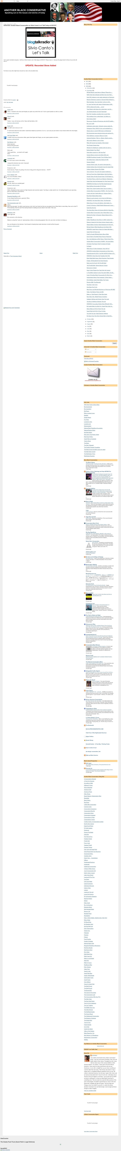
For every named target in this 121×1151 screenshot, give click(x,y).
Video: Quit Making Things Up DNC (95, 292)
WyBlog (86, 1039)
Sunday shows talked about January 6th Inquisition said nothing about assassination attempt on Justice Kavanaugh (102, 491)
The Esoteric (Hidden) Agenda (99, 646)
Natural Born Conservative (92, 541)
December (89, 88)
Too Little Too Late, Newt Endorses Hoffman (97, 313)
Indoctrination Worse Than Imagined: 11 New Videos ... (100, 277)
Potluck (86, 937)
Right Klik (86, 960)
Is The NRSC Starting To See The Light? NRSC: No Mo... (100, 272)
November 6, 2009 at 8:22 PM (13, 139)
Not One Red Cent (88, 926)
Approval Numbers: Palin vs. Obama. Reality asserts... (100, 138)
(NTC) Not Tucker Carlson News (91, 404)
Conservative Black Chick (92, 523)
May (88, 331)
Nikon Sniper (87, 920)
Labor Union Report (88, 875)
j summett (9, 158)
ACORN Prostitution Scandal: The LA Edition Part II (99, 157)
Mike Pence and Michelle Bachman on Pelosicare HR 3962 (101, 289)
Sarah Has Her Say (91, 207)
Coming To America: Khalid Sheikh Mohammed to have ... (100, 205)
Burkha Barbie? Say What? (93, 150)
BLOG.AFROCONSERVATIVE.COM (94, 729)
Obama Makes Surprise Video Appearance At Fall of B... (100, 224)
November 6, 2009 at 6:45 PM (13, 113)
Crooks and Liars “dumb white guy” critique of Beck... (99, 193)
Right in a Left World (89, 958)
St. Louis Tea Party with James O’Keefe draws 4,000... (100, 104)
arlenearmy (10, 212)
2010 (87, 83)
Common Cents (88, 806)
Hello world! (88, 518)
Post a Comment (8, 229)
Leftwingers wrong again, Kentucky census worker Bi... (100, 126)
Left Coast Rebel (11, 135)
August (89, 324)
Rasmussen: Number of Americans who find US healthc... (100, 121)
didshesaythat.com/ (91, 551)
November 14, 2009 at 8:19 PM (13, 226)
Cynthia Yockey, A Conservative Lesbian (93, 821)
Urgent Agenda (87, 1024)
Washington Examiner (89, 456)
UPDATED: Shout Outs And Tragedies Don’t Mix (98, 255)
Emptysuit (86, 830)
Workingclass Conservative (90, 1037)
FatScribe (86, 834)
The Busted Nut (88, 990)
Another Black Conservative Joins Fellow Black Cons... (100, 212)
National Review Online (89, 430)
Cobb (87, 510)
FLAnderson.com (90, 603)
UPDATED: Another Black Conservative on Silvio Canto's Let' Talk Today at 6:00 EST (30, 25)
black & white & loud (91, 747)
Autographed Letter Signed (93, 671)
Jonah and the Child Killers (92, 719)
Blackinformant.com (91, 573)
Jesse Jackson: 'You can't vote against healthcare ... (99, 171)
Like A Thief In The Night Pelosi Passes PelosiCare (99, 236)
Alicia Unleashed (88, 787)
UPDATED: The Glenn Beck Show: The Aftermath (99, 200)
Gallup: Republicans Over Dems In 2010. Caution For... (100, 219)
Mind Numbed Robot (89, 909)
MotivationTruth (90, 584)
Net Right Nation (88, 432)
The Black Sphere (90, 462)
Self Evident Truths (88, 977)
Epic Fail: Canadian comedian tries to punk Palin (98, 114)
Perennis (86, 935)
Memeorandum (87, 426)
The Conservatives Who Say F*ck (92, 997)
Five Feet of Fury (88, 836)
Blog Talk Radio (10, 102)
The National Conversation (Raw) (94, 661)
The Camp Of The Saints (90, 992)
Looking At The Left (88, 892)
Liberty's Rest (87, 888)
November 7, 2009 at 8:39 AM (13, 147)
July (88, 326)
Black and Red (89, 593)
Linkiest (86, 890)
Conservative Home (89, 813)
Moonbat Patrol (87, 913)
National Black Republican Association (93, 428)
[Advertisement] (16, 241)
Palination (86, 932)
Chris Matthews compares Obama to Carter (97, 135)
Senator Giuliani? (91, 162)
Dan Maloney (10, 142)
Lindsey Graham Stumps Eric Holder (95, 169)
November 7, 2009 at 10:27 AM (13, 165)
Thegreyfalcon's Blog (91, 708)
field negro (88, 763)
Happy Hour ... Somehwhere (91, 858)
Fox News (86, 419)
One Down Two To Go (92, 287)
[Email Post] (17, 100)
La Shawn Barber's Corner (92, 717)
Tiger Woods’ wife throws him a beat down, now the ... (100, 109)
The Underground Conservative (91, 1016)
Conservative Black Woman (93, 645)
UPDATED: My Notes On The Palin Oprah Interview (99, 183)
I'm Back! (89, 246)
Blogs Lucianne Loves (89, 413)
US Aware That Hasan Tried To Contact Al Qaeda (98, 244)
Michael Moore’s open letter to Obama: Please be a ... (100, 92)
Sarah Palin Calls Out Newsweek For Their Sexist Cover (100, 181)
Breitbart (86, 415)
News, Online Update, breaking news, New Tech (95, 917)
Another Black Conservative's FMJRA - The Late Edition (100, 241)
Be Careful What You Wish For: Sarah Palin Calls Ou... (100, 306)
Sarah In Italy (87, 971)
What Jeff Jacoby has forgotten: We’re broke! (97, 142)
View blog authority (88, 358)
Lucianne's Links (88, 421)
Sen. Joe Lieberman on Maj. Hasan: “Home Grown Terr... (100, 239)
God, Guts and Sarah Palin (90, 849)
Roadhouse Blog (88, 965)
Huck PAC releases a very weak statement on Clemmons (100, 97)
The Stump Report (88, 1014)
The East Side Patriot (89, 1001)
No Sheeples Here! (88, 924)
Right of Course (88, 962)
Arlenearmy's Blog (90, 624)
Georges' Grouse (88, 847)
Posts (87, 349)
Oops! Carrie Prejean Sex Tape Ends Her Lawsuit (98, 270)
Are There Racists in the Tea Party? (94, 700)
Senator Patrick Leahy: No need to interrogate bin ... (99, 164)
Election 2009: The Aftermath (94, 282)
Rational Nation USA (89, 943)
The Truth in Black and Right (93, 615)
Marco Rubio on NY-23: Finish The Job (96, 308)
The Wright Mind (88, 1020)
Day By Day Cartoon (89, 823)
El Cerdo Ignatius (88, 828)
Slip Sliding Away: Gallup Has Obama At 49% (97, 159)
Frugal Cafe (87, 841)
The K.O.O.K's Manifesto (90, 1003)
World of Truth (89, 655)
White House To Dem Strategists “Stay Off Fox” (98, 248)
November (89, 90)
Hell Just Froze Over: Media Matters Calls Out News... (100, 174)
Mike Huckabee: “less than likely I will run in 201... (99, 102)
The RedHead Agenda (89, 1012)
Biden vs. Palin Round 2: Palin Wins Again (97, 294)
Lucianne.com (87, 424)
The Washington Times (89, 453)
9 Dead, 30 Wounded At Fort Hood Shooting (97, 260)
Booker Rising (89, 740)
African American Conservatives (94, 699)
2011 (87, 81)
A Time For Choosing (89, 781)
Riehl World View (88, 954)
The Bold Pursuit (88, 986)
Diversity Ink (89, 768)
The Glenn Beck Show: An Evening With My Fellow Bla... (100, 210)
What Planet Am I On (89, 1033)
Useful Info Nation (88, 1029)
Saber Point (87, 969)
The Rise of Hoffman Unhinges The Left (96, 301)
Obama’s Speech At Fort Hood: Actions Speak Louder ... (100, 222)
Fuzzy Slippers (10, 174)
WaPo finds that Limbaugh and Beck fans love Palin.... (100, 94)
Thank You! (89, 217)
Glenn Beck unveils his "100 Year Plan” (96, 152)
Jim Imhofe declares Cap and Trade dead (96, 111)
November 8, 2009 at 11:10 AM (13, 185)
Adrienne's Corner (88, 785)
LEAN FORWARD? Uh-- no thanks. (94, 691)
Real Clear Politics (88, 436)
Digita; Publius (89, 736)
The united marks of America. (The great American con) (98, 764)
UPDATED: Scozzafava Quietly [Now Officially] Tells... (100, 304)
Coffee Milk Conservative (90, 804)
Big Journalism (87, 409)
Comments (89, 352)
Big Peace (86, 411)
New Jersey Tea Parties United (91, 434)
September (90, 321)
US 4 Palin (86, 1026)
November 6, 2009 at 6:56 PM (13, 132)
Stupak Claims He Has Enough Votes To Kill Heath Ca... (100, 176)
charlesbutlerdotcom (91, 634)
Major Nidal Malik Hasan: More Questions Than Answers (100, 258)
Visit (87, 1111)
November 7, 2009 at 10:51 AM (13, 171)
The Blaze (86, 443)
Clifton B (9, 116)
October (89, 319)
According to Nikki (88, 783)
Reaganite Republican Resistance (92, 945)
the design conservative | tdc (93, 751)
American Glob (87, 789)
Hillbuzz (86, 860)
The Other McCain (88, 1009)
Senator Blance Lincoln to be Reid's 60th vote (97, 155)
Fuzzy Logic (87, 843)
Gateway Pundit (88, 845)
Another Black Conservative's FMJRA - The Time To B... (100, 191)
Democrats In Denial (91, 267)
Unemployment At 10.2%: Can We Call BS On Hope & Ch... (101, 253)
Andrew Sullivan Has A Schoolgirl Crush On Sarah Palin (100, 167)
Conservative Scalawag (89, 815)
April (88, 333)
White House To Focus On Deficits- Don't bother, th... (99, 203)
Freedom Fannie (88, 838)
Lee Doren (86, 879)
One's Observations (89, 928)
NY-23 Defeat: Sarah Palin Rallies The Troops (98, 280)
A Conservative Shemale (90, 779)
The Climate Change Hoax (93, 145)
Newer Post (6, 253)
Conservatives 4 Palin (89, 817)
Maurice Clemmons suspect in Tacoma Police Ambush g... (101, 99)
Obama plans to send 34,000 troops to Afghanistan (99, 130)
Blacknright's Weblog (91, 564)
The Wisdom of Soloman (90, 1018)
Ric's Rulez (86, 952)
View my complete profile (90, 1090)
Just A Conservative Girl (90, 870)
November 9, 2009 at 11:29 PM (13, 209)
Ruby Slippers (87, 967)
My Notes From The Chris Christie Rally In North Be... (100, 316)
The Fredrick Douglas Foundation (92, 447)
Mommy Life (87, 911)
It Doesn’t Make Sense (89, 868)
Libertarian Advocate (89, 885)
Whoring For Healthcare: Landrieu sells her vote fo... (99, 147)
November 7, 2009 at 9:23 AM (13, 155)
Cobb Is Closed (89, 511)
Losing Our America (89, 894)
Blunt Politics (87, 800)
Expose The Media (88, 832)
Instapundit (86, 864)
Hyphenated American (89, 862)
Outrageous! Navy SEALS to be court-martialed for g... (100, 128)
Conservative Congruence (90, 809)
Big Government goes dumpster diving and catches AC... (100, 133)
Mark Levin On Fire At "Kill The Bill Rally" (97, 263)
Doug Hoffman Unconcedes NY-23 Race (96, 186)
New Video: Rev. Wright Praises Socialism (97, 296)
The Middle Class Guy (89, 1007)
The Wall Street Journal (89, 451)
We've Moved (95, 542)
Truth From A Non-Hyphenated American (96, 732)
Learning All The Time (89, 877)
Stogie (8, 109)
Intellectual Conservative (90, 866)
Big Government (88, 406)
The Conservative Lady (12, 203)
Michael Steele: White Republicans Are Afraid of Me (99, 227)
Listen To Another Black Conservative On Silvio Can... (100, 275)
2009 (87, 86)
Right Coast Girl (88, 956)
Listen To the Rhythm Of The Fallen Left (95, 663)
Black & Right (89, 501)
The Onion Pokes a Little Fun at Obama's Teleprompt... (100, 179)
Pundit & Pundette (88, 941)
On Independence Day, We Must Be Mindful (96, 585)
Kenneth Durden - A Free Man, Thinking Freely (97, 744)
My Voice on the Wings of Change (94, 557)
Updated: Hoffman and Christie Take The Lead (98, 299)
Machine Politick (88, 898)
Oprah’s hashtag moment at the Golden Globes (96, 524)
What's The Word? (90, 680)
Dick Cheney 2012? (91, 118)
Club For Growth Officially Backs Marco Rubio (98, 234)
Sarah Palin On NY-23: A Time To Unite (96, 311)
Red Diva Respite (88, 947)
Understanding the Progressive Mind (94, 616)
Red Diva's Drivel (88, 950)
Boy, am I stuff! (90, 123)
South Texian (87, 979)
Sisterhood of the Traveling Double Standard (96, 463)
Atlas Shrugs (87, 794)
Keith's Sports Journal (89, 873)
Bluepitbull (86, 798)
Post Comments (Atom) (16, 256)
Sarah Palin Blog (88, 973)
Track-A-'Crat (87, 1022)
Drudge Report (87, 417)
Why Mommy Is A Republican (91, 1035)
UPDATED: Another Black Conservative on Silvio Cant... (100, 251)
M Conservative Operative (90, 896)
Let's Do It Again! (96, 681)
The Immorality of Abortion (92, 566)
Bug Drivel (86, 802)
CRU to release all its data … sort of (95, 106)
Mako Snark (87, 903)
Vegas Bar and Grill (91, 516)
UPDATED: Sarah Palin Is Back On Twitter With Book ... (100, 229)
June (88, 328)
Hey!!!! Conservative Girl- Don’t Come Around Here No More (99, 672)
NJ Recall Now (87, 922)
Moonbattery (87, 915)
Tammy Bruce (87, 441)
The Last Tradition (90, 488)
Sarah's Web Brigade (89, 975)
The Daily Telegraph (89, 445)
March (88, 336)
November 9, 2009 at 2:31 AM (13, 200)
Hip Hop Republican (91, 532)
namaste (9, 181)
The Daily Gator (88, 999)
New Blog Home (89, 558)
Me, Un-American (88, 905)
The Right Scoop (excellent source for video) (94, 449)
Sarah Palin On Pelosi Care (93, 232)
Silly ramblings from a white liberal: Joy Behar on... (99, 116)
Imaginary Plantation (90, 553)
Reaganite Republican (12, 196)
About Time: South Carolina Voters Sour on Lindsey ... (100, 188)
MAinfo (85, 900)
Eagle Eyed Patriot (88, 826)
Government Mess (88, 853)
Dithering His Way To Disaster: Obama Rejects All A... (100, 215)
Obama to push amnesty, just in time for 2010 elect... (99, 198)
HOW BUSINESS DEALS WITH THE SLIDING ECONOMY (99, 709)
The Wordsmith (90, 725)
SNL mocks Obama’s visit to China (95, 140)
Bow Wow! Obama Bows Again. (94, 195)
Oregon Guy (87, 930)
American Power (88, 791)
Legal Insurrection (88, 883)
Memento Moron (88, 907)
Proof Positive (87, 939)
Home (41, 253)
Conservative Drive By (89, 811)
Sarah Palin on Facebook (90, 439)
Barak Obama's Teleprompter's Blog (92, 796)
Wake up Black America (92, 755)
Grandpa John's (88, 856)
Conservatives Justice (89, 819)
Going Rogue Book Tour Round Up (92, 851)
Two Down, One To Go (92, 284)
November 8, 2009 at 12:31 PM (13, 193)
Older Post (75, 253)
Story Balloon (87, 982)
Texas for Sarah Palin (89, 984)
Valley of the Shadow (89, 1031)
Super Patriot (89, 690)
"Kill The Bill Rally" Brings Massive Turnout (97, 265)
